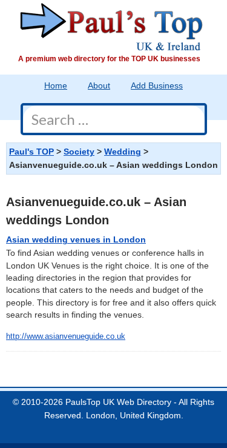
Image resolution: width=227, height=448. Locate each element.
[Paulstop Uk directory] (111, 27)
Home (55, 85)
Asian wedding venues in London (76, 239)
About (99, 85)
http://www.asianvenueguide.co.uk (65, 336)
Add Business (157, 85)
